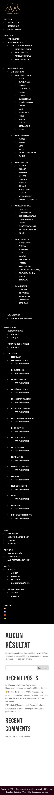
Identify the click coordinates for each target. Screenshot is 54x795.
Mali (21, 109)
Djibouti (22, 169)
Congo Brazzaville (27, 216)
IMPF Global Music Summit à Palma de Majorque (25, 705)
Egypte (22, 142)
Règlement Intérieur (20, 583)
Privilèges (15, 580)
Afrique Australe (23, 59)
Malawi (22, 256)
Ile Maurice (24, 293)
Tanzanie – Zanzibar (28, 200)
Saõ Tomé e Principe (27, 230)
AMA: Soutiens (14, 557)
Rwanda (22, 183)
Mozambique (24, 260)
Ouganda (23, 179)
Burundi (22, 166)
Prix (6, 530)
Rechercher (42, 668)
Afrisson (15, 334)
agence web (43, 792)
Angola (22, 246)
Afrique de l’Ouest (23, 49)
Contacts (15, 576)
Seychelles (23, 303)
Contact (8, 605)
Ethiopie (22, 176)
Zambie (22, 276)
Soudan (22, 193)
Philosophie (13, 534)
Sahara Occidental (27, 153)
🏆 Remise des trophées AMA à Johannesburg (24, 692)
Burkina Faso (25, 82)
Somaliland (24, 189)
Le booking (16, 505)
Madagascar (24, 296)
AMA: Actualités (15, 553)
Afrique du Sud (25, 243)
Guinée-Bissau (25, 99)
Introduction (14, 39)
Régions (11, 540)
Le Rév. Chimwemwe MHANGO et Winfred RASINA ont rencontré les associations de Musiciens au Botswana (26, 698)
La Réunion (24, 300)
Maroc (22, 149)
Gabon (22, 223)
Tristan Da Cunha (27, 273)
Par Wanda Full (22, 364)
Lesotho (22, 253)
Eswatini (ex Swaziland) (29, 270)
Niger (21, 116)
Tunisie (22, 156)
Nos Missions (13, 26)
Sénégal (22, 123)
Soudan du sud (25, 196)
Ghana (22, 96)
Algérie (22, 139)
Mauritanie (24, 113)
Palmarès (12, 544)
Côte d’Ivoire (25, 89)
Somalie (22, 186)
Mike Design (32, 792)
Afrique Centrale (23, 56)
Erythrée (23, 172)
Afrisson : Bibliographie (22, 318)
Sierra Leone (24, 126)
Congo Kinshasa (26, 219)
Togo (21, 129)
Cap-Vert (23, 85)
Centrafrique (25, 213)
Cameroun (23, 209)
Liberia (22, 106)
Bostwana (23, 249)
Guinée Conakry (26, 102)
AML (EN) (14, 338)
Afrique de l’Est (22, 53)
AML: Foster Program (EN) (19, 560)
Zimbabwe (23, 280)
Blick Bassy (16, 357)
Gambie (22, 92)
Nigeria (22, 119)
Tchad (22, 233)
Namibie (22, 263)
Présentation (13, 23)
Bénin (21, 79)
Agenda (14, 573)
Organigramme (14, 29)
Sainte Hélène (25, 266)
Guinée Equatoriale (27, 226)
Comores (23, 289)
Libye (21, 146)
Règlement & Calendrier (18, 537)
